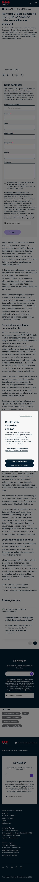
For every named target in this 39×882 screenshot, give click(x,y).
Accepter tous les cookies (19, 465)
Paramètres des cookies (19, 461)
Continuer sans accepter (26, 416)
